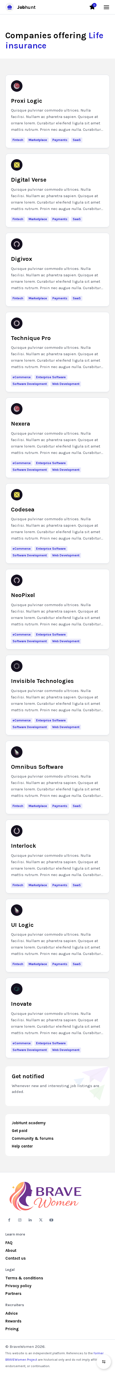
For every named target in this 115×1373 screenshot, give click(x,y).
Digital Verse (28, 179)
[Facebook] (9, 1220)
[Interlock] (16, 831)
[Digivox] (16, 244)
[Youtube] (51, 1220)
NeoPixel (23, 595)
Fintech (18, 140)
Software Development (30, 384)
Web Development (65, 384)
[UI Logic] (16, 910)
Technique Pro (31, 338)
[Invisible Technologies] (16, 666)
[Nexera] (16, 409)
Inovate (21, 1003)
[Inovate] (16, 989)
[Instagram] (20, 1220)
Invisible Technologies (42, 681)
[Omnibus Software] (16, 752)
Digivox (21, 258)
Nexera (20, 423)
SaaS (77, 140)
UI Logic (22, 924)
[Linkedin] (30, 1220)
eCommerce (22, 377)
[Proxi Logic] (16, 86)
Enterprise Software (51, 377)
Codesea (22, 509)
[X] (41, 1220)
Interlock (23, 845)
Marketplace (38, 140)
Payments (59, 140)
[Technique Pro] (16, 323)
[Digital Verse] (16, 165)
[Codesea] (16, 494)
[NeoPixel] (16, 580)
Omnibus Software (37, 766)
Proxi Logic (26, 100)
